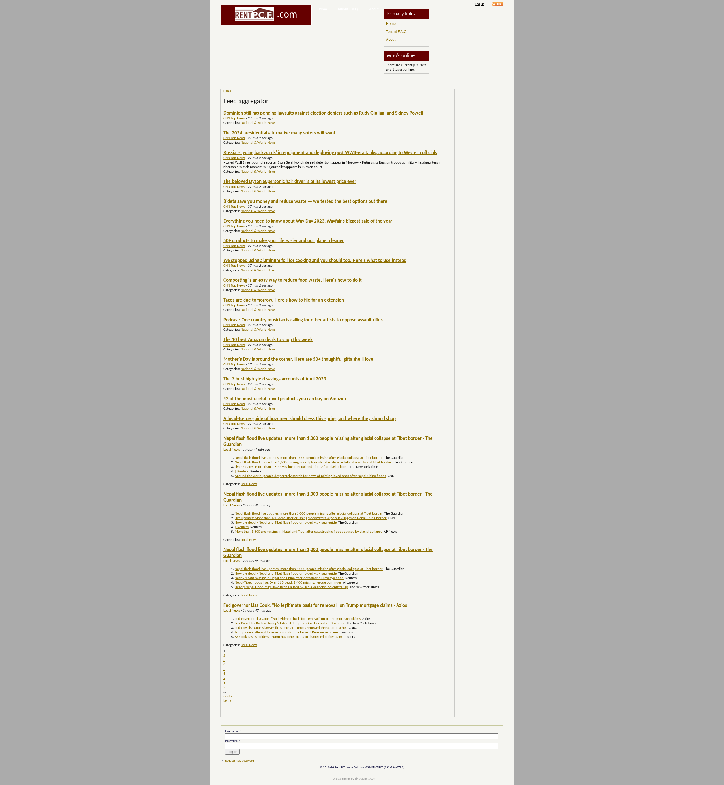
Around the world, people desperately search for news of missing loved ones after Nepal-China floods (310, 476)
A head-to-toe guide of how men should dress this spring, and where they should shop (309, 418)
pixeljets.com (367, 778)
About (374, 9)
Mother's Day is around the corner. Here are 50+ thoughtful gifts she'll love (298, 359)
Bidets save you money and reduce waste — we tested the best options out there (305, 201)
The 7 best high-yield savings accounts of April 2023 (274, 379)
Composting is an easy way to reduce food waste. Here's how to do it (292, 280)
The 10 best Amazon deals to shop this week (268, 339)
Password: (232, 741)
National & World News (258, 123)
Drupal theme (341, 778)
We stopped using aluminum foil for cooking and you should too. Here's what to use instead (314, 260)
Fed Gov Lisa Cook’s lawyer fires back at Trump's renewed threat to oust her (291, 628)
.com (287, 15)
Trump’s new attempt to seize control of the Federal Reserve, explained (287, 632)
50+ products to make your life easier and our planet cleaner (283, 240)
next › (227, 696)
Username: (233, 731)
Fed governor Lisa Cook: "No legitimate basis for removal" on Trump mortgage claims (298, 619)
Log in (479, 4)
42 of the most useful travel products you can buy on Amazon (284, 399)
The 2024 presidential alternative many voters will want (279, 133)
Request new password (239, 760)
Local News (231, 449)
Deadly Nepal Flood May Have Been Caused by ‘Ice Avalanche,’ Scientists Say (291, 587)
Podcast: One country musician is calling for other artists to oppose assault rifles (303, 320)
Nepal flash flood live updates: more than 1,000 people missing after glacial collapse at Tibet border (309, 458)
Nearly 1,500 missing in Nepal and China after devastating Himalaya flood (289, 578)
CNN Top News (234, 118)
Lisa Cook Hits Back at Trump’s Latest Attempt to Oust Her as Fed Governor (290, 623)
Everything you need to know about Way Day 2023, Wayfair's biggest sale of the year (307, 221)
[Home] (254, 14)
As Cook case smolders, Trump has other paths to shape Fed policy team (288, 637)
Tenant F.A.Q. (348, 9)
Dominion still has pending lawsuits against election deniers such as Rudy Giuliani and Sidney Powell (323, 113)
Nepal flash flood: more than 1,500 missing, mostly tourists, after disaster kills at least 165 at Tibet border (313, 462)
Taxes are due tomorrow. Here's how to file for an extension (283, 300)
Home (322, 9)
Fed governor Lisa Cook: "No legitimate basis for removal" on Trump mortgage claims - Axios (315, 605)
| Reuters (242, 471)
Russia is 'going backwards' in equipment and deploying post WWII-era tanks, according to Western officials (330, 152)
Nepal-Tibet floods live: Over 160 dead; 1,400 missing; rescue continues (288, 582)
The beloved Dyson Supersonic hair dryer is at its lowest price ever (289, 181)
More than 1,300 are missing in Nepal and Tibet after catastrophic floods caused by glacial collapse (308, 532)
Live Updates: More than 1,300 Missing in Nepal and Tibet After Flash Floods (291, 467)
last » (227, 701)
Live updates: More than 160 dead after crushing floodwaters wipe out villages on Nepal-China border (311, 518)
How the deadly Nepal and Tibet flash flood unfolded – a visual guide (286, 522)
